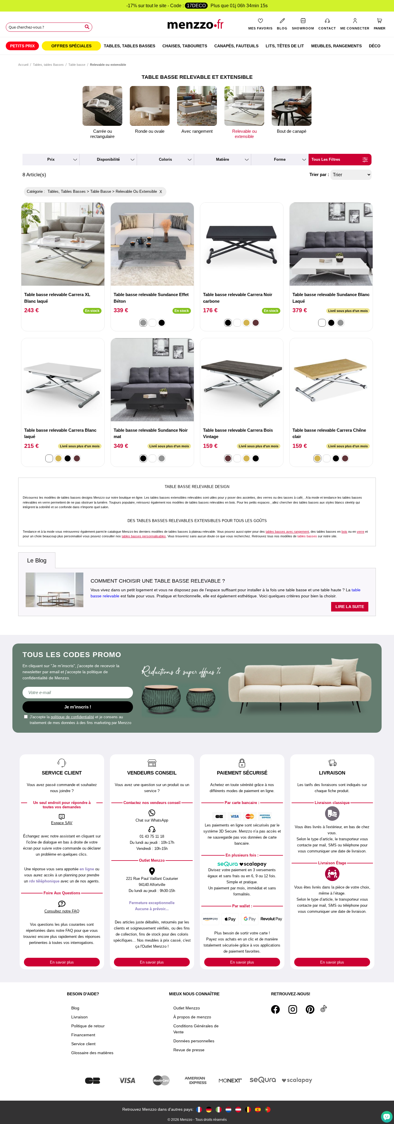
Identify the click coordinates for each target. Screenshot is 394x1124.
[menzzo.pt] (267, 1109)
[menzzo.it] (218, 1109)
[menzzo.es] (258, 1109)
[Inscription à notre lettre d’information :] (77, 692)
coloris (165, 159)
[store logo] (197, 26)
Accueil (23, 64)
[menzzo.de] (208, 1109)
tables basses (307, 536)
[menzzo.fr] (199, 1109)
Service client (83, 1043)
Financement (83, 1035)
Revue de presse (188, 1050)
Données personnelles (193, 1041)
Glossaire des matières (92, 1052)
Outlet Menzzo (186, 1008)
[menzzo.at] (238, 1109)
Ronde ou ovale (149, 131)
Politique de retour (88, 1026)
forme (280, 159)
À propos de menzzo (192, 1017)
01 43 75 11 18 (152, 836)
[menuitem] (22, 46)
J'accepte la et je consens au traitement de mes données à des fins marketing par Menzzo (80, 720)
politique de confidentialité (72, 717)
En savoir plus (62, 962)
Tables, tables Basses (48, 64)
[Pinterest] (310, 1009)
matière (222, 159)
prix (51, 159)
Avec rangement (197, 131)
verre (360, 531)
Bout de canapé (291, 131)
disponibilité (108, 159)
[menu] (197, 46)
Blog (75, 1008)
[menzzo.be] (248, 1109)
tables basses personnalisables (144, 536)
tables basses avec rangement (287, 531)
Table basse (76, 64)
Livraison (79, 1017)
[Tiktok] (323, 1009)
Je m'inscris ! (77, 706)
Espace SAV (61, 823)
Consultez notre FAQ (61, 911)
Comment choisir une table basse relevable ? (158, 581)
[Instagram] (292, 1009)
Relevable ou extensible (244, 134)
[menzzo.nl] (228, 1109)
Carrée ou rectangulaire (102, 134)
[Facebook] (275, 1009)
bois (344, 531)
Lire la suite (349, 606)
